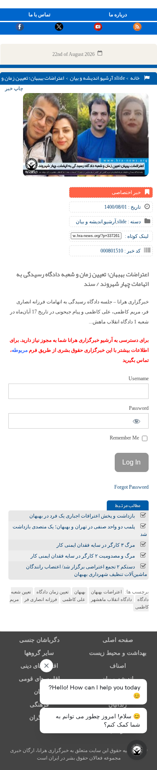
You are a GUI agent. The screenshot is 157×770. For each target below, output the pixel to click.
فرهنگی (39, 705)
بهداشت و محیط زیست (118, 653)
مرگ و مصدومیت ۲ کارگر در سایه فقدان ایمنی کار (83, 556)
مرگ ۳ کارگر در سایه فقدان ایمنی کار (96, 545)
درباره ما (118, 15)
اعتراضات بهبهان (106, 591)
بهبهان (79, 591)
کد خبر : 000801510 (120, 251)
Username (139, 378)
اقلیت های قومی (39, 679)
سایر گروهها (39, 653)
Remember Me (125, 438)
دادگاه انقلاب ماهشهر (111, 599)
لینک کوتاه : (137, 236)
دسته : (133, 222)
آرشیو (106, 78)
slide (119, 78)
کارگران (39, 717)
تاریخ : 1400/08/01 (122, 207)
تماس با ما (39, 15)
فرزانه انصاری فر (40, 599)
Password (139, 408)
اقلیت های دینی (39, 666)
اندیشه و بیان (84, 78)
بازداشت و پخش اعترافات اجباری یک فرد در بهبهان (82, 516)
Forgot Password (131, 487)
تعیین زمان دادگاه (52, 591)
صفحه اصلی (118, 640)
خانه (135, 78)
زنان (39, 692)
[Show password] (137, 421)
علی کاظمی (73, 599)
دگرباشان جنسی (39, 640)
